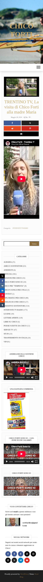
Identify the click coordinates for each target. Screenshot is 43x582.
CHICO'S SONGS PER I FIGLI (15, 290)
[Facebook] (8, 554)
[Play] (7, 377)
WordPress (24, 574)
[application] (21, 370)
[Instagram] (27, 554)
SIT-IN (6, 334)
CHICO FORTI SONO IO (13, 282)
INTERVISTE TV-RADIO (20, 228)
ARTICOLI (8, 274)
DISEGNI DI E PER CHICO (14, 302)
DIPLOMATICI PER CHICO (14, 298)
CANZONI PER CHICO (13, 278)
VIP (5, 342)
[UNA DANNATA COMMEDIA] (16, 411)
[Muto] (32, 377)
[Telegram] (20, 560)
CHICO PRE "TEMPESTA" (14, 286)
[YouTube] (27, 560)
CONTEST (8, 294)
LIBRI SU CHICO (10, 322)
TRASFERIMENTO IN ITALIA (15, 338)
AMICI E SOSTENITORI (13, 266)
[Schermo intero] (36, 377)
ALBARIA (8, 262)
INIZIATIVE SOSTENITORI (14, 306)
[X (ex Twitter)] (14, 560)
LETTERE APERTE (11, 318)
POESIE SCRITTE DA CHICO (15, 326)
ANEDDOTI (8, 270)
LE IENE (7, 314)
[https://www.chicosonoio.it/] (21, 486)
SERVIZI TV (8, 330)
